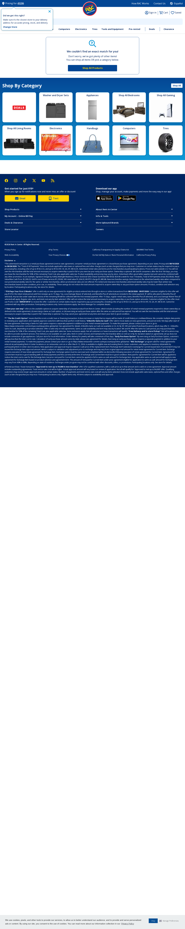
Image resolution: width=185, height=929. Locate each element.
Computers (64, 29)
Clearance (169, 29)
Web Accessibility (12, 255)
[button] (169, 920)
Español (178, 3)
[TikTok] (26, 180)
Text (56, 198)
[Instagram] (17, 180)
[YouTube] (45, 180)
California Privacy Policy (146, 255)
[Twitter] (35, 180)
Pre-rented (134, 29)
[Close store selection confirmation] (49, 11)
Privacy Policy (127, 923)
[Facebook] (8, 180)
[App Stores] (104, 198)
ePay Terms (53, 250)
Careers (99, 229)
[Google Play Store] (126, 198)
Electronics (81, 29)
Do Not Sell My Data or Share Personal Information (113, 255)
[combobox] (92, 21)
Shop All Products (93, 68)
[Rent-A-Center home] (90, 9)
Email (22, 198)
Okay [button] (153, 921)
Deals (152, 29)
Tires (94, 29)
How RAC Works (140, 3)
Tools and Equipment (112, 29)
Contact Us (159, 3)
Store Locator (11, 229)
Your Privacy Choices (57, 255)
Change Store (10, 27)
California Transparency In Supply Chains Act (110, 250)
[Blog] (52, 180)
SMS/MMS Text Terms (144, 250)
